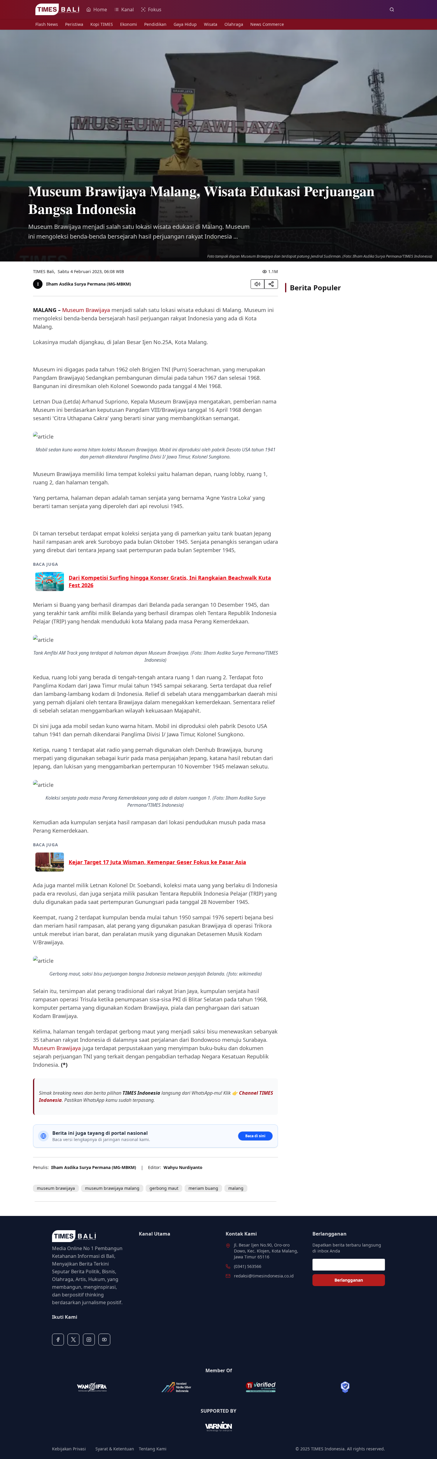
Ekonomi (128, 24)
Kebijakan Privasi (69, 1449)
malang (235, 1188)
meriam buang (203, 1188)
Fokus (154, 9)
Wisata (210, 24)
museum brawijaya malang (112, 1188)
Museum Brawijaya (86, 309)
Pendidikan (155, 24)
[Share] (271, 284)
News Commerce (267, 24)
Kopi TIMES (101, 24)
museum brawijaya (56, 1188)
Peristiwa (74, 24)
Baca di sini (255, 1135)
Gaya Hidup (185, 24)
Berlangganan (348, 1280)
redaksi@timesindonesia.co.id (264, 1276)
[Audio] (257, 284)
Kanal (127, 9)
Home (100, 9)
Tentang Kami (152, 1449)
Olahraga (233, 24)
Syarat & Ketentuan (114, 1449)
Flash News (46, 24)
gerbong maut (164, 1188)
